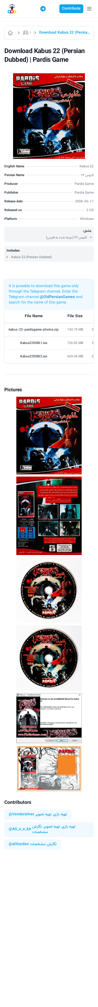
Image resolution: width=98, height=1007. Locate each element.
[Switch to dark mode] (53, 8)
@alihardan (19, 844)
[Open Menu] (89, 8)
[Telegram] (43, 8)
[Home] (11, 33)
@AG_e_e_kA (20, 829)
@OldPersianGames (57, 297)
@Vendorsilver (21, 815)
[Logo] (12, 9)
